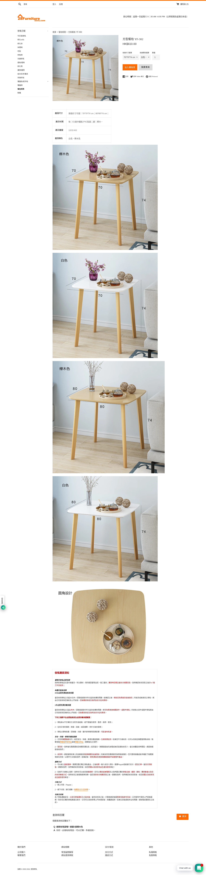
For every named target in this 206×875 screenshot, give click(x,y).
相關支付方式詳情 (81, 790)
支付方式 (109, 852)
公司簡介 (21, 852)
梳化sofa (21, 40)
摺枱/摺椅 (21, 63)
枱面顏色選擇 (144, 53)
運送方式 (109, 855)
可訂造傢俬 (22, 36)
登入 (54, 4)
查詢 (183, 816)
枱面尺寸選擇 (127, 53)
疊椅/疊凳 (21, 70)
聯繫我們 (21, 855)
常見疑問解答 (67, 852)
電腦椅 (20, 85)
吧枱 (19, 51)
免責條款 (153, 855)
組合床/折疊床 (23, 74)
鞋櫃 (19, 93)
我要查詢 (145, 67)
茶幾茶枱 (21, 78)
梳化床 (20, 44)
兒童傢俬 (21, 59)
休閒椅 (20, 47)
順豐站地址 (79, 742)
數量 (153, 53)
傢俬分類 (33, 31)
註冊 (61, 4)
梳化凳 (20, 66)
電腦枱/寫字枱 (33, 81)
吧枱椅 (20, 55)
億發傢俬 (34, 869)
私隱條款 (153, 852)
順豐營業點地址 (66, 742)
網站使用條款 (67, 855)
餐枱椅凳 (21, 89)
